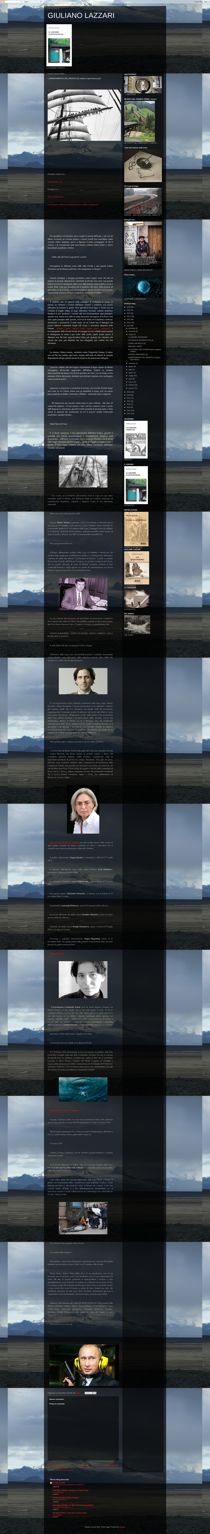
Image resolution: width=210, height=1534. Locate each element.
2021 (129, 323)
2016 (129, 401)
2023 (129, 316)
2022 (129, 319)
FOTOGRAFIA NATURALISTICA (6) (140, 340)
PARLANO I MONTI (135, 346)
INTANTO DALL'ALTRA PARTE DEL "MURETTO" (69, 1485)
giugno (131, 373)
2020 (129, 326)
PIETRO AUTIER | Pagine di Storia (66, 1498)
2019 (129, 392)
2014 (129, 407)
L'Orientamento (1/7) (55, 182)
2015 (129, 404)
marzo (131, 382)
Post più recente (55, 1465)
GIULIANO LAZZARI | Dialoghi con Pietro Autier (70, 1490)
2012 (129, 413)
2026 (129, 307)
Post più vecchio (111, 1465)
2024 (129, 313)
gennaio (132, 388)
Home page (83, 1465)
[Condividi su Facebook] (93, 1393)
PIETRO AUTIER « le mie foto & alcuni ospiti (69, 1513)
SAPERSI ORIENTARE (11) (138, 354)
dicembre (132, 328)
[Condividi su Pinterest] (95, 1393)
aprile (131, 379)
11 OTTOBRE (57, 1515)
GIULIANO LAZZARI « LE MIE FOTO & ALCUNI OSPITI (73, 1505)
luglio (131, 370)
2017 (129, 398)
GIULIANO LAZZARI (81, 15)
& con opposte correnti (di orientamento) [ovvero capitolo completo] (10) (73, 204)
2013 (129, 410)
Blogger (122, 1527)
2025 (129, 310)
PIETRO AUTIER (59, 1483)
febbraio (132, 385)
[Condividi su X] (90, 1393)
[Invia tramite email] (86, 1393)
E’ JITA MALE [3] (58, 1492)
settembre (132, 363)
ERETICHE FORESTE (60, 1500)
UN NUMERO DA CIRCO (61, 1507)
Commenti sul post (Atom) (64, 1470)
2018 (129, 395)
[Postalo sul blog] (88, 1393)
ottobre (131, 334)
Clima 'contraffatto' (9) (55, 197)
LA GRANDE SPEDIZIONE (137, 337)
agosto (131, 366)
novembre (132, 331)
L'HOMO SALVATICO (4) (136, 343)
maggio (131, 376)
